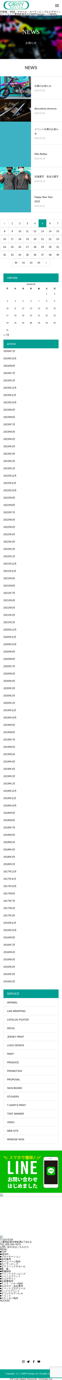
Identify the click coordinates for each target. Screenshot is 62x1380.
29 (42, 247)
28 (35, 247)
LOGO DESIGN (15, 1045)
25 (12, 247)
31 (57, 247)
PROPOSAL (13, 1079)
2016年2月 (9, 981)
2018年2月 (9, 864)
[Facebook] (33, 1361)
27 (27, 247)
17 (12, 239)
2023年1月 (9, 468)
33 (12, 254)
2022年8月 (9, 505)
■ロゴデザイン (8, 1278)
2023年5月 (9, 439)
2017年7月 (9, 900)
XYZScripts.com (45, 1379)
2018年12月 (10, 790)
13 (42, 231)
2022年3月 (9, 541)
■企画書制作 (6, 1281)
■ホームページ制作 (10, 1261)
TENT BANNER (15, 1113)
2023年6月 (9, 431)
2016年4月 (9, 966)
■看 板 (4, 1268)
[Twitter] (28, 1361)
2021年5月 (9, 607)
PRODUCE (13, 1062)
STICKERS (13, 1096)
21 (42, 239)
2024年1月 (9, 380)
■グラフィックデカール (12, 1266)
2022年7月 (9, 512)
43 (38, 262)
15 (57, 231)
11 (27, 231)
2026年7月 (9, 351)
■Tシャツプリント (10, 1290)
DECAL (11, 1028)
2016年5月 (9, 959)
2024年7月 (9, 373)
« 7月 (6, 334)
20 (35, 239)
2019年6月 (9, 746)
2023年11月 (9, 395)
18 (19, 239)
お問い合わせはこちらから (14, 1246)
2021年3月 (9, 615)
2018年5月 (9, 842)
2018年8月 (9, 820)
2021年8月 (9, 585)
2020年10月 (10, 644)
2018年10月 (10, 805)
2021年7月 (9, 593)
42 (31, 262)
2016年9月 (9, 937)
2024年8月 (9, 365)
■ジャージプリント (10, 1276)
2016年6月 (9, 952)
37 (42, 254)
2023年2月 (9, 461)
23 (57, 239)
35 (27, 254)
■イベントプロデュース (12, 1288)
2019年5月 (9, 754)
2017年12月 (10, 871)
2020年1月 (9, 703)
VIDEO (10, 1122)
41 (23, 262)
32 (4, 254)
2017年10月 (10, 886)
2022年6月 (9, 519)
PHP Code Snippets (18, 1379)
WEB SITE (12, 1130)
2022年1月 (9, 556)
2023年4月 (9, 446)
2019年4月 (9, 761)
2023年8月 (9, 417)
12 (35, 231)
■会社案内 (5, 1259)
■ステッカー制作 (9, 1298)
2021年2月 (9, 622)
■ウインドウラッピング (12, 1273)
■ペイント (5, 1295)
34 (19, 254)
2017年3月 (9, 915)
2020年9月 (9, 651)
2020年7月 (9, 666)
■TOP (3, 1251)
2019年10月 (10, 717)
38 (50, 254)
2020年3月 (9, 688)
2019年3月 (9, 768)
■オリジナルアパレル (11, 1293)
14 (50, 231)
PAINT (10, 1053)
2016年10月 (10, 930)
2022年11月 (9, 483)
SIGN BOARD (14, 1088)
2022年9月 (9, 497)
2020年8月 (9, 659)
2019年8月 (9, 732)
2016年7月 (9, 944)
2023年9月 (9, 409)
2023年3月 (9, 453)
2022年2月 (9, 549)
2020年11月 (9, 637)
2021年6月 (9, 600)
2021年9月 (9, 578)
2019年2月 (9, 776)
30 (50, 247)
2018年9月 (9, 812)
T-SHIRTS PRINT (16, 1105)
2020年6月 (9, 673)
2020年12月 (10, 629)
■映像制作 (5, 1271)
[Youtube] (38, 1361)
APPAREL (12, 1002)
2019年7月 (9, 739)
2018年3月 (9, 856)
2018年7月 (9, 827)
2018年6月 (9, 834)
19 (27, 239)
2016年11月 (9, 922)
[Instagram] (23, 1361)
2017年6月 (9, 908)
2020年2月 (9, 695)
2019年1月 (9, 783)
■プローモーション (10, 1256)
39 (57, 254)
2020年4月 (9, 681)
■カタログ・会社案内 (11, 1286)
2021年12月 (10, 563)
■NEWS (4, 1254)
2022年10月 (10, 490)
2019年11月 (9, 710)
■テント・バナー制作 (11, 1283)
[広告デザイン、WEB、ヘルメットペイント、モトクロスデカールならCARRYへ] (1, 1237)
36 (35, 254)
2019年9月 (9, 725)
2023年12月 (10, 387)
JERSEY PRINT (15, 1036)
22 (50, 239)
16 (4, 239)
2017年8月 (9, 893)
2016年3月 (9, 974)
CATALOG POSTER (18, 1019)
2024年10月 (10, 358)
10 (19, 231)
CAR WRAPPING (16, 1011)
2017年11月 (9, 878)
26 (19, 247)
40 (16, 262)
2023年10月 (10, 402)
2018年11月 (9, 798)
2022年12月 (10, 475)
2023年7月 (9, 424)
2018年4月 (9, 849)
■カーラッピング (9, 1264)
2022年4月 (9, 534)
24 (4, 247)
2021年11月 (9, 571)
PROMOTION (14, 1071)
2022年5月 (9, 527)
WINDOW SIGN (15, 1139)
